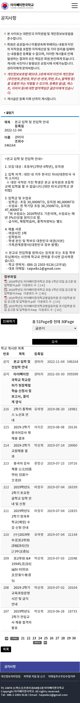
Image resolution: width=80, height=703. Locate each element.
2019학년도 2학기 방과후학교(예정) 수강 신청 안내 (20, 519)
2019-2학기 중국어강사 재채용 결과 (21, 432)
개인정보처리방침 (11, 676)
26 (51, 638)
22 (28, 638)
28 (63, 638)
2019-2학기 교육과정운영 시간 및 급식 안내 (20, 596)
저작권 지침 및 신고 (34, 676)
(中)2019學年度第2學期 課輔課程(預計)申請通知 (20, 543)
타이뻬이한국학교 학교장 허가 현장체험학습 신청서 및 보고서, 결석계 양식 (21, 388)
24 (40, 638)
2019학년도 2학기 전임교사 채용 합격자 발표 (21, 620)
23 (34, 638)
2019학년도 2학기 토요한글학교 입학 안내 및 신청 (21, 495)
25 (46, 638)
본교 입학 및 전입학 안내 (21, 364)
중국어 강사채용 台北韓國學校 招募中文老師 (21, 472)
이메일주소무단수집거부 (61, 676)
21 (23, 638)
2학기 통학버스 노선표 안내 (21, 414)
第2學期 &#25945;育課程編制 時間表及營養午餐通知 (21, 570)
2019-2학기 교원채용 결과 (20, 451)
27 (57, 638)
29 (69, 638)
